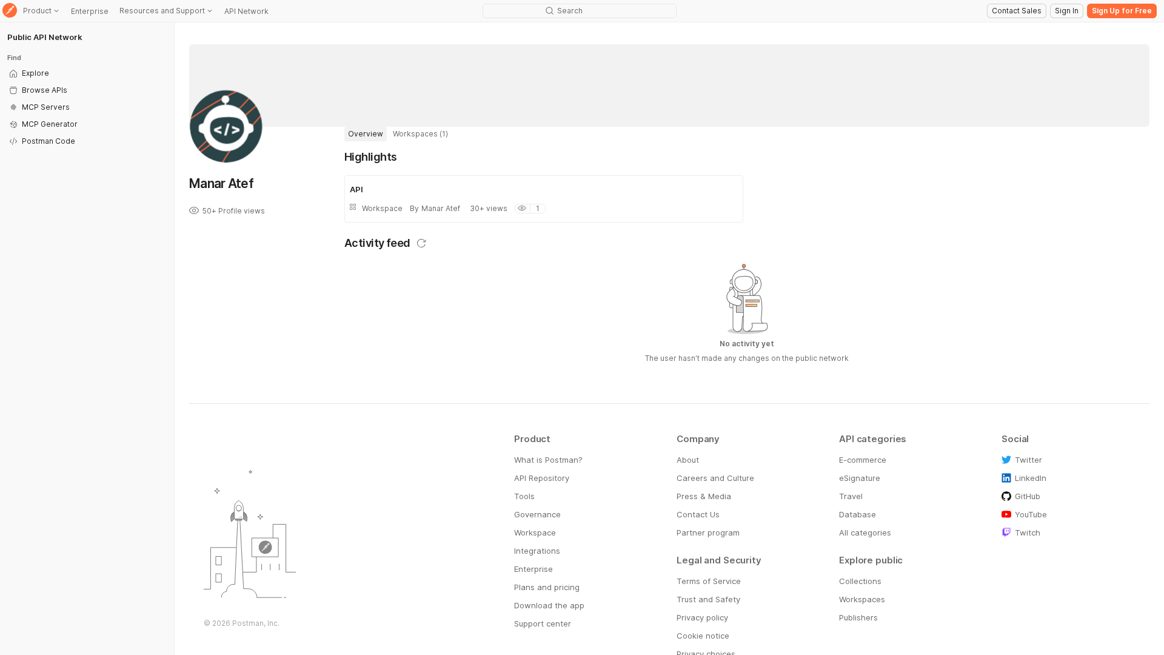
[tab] (365, 134)
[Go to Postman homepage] (9, 11)
